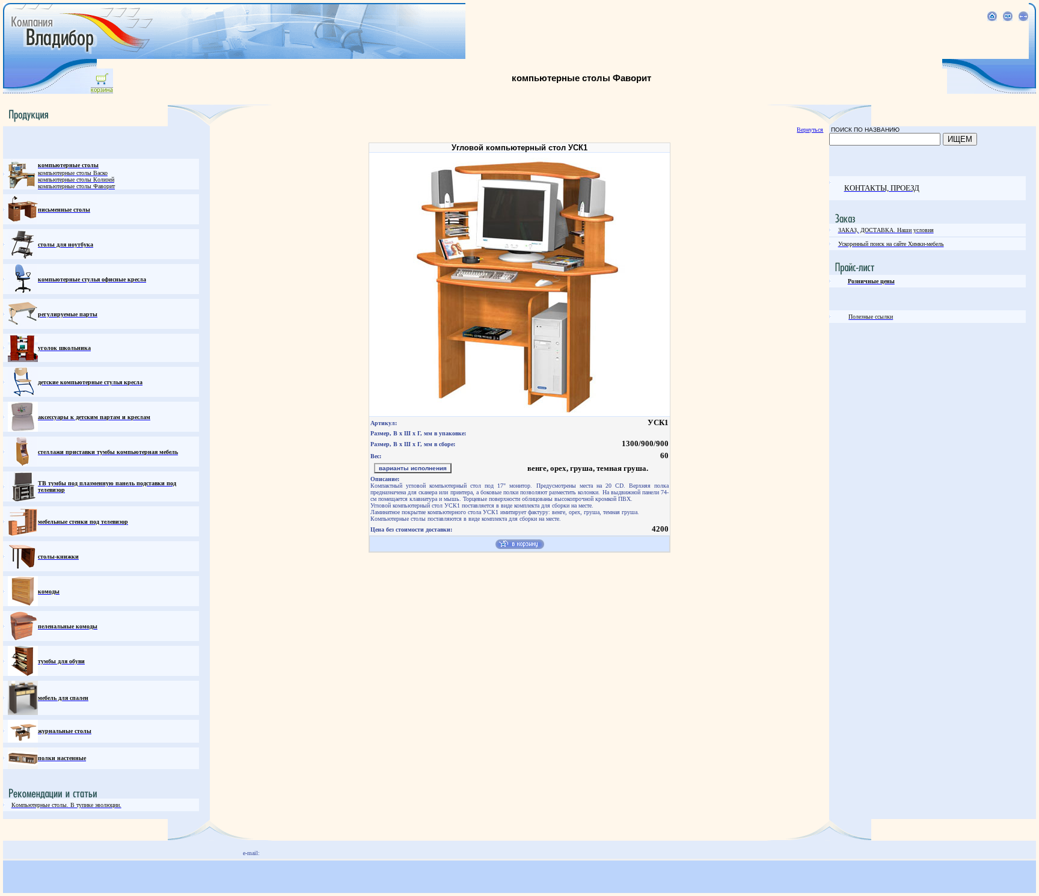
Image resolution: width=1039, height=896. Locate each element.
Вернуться (810, 129)
